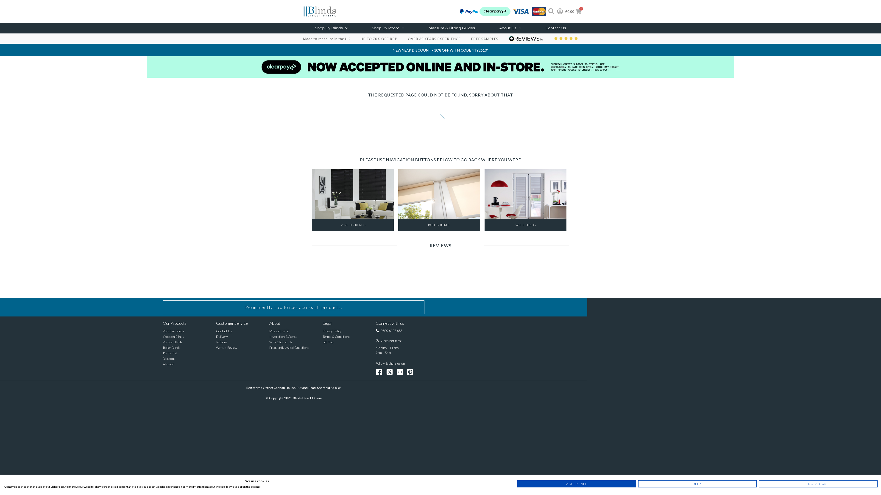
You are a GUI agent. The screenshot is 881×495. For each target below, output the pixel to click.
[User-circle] (560, 11)
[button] (389, 330)
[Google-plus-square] (399, 371)
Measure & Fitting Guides (452, 28)
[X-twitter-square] (389, 371)
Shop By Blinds (329, 28)
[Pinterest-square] (410, 371)
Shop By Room (385, 28)
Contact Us (556, 28)
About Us (507, 28)
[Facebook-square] (379, 371)
